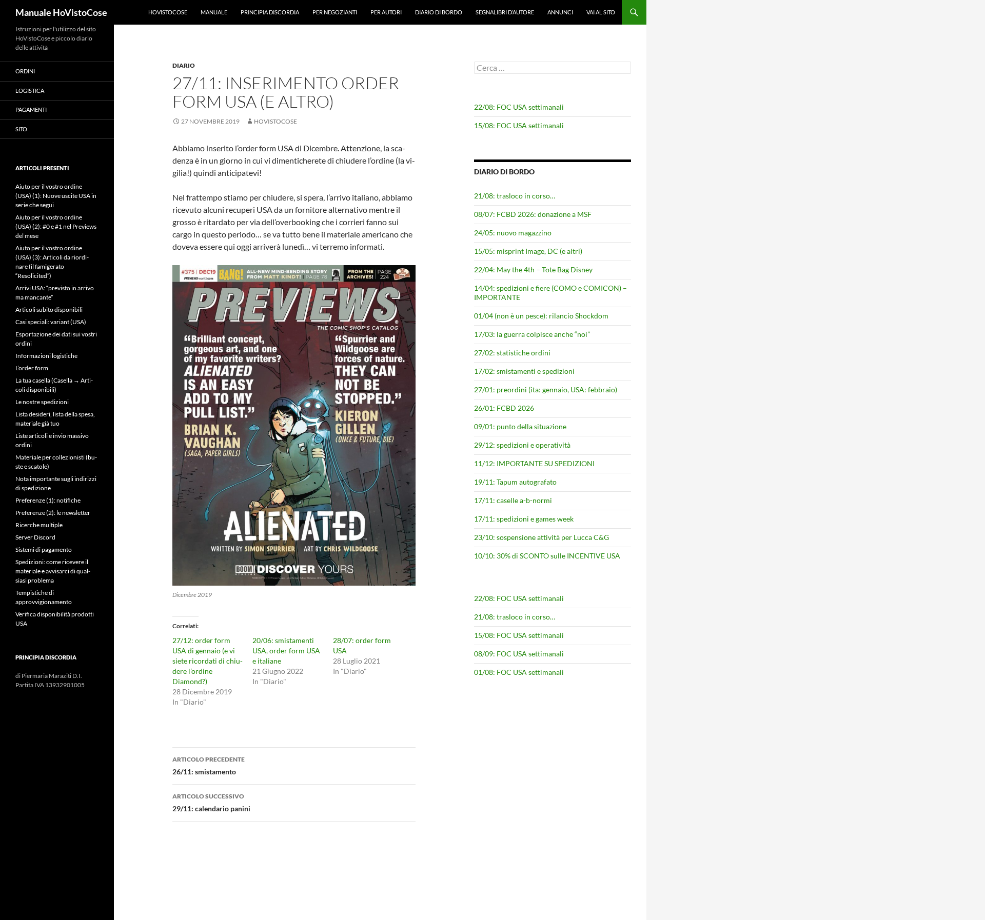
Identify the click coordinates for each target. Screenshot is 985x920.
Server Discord (35, 537)
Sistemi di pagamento (43, 549)
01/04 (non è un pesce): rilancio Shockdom (541, 315)
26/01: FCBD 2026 (504, 408)
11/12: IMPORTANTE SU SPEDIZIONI (534, 463)
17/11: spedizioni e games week (524, 518)
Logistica (29, 90)
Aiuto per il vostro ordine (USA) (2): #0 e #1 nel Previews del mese (55, 226)
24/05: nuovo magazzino (512, 232)
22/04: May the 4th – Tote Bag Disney (533, 269)
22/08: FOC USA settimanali (519, 107)
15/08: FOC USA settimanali (519, 125)
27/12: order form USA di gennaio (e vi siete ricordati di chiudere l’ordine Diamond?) (207, 661)
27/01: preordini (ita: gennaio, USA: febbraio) (545, 389)
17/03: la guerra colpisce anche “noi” (532, 334)
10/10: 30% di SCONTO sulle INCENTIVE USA (547, 555)
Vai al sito (600, 12)
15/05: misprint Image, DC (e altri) (528, 251)
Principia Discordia (270, 12)
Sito (21, 129)
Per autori (386, 12)
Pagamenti (31, 109)
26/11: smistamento (208, 765)
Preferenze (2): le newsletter (52, 512)
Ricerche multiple (39, 525)
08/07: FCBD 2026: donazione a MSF (533, 214)
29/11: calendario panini (211, 802)
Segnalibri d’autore (505, 12)
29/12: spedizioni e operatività (522, 445)
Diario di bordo (438, 12)
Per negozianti (334, 12)
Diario (183, 65)
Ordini (25, 71)
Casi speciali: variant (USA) (50, 322)
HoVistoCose (167, 12)
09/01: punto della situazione (520, 426)
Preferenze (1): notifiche (48, 500)
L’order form (31, 368)
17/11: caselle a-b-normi (513, 500)
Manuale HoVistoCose (61, 12)
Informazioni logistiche (46, 355)
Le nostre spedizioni (42, 402)
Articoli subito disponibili (49, 309)
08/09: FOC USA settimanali (519, 653)
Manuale (214, 12)
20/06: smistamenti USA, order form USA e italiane (286, 650)
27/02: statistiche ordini (512, 352)
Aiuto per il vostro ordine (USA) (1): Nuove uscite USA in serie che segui (55, 196)
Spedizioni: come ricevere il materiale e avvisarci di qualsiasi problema (52, 571)
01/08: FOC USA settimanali (519, 672)
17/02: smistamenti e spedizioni (524, 371)
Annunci (560, 12)
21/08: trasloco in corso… (514, 195)
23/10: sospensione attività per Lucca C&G (541, 537)
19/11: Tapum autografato (515, 481)
